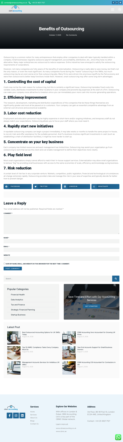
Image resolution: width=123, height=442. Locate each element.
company (63, 90)
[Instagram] (116, 2)
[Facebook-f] (113, 2)
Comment (8, 213)
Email (6, 246)
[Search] (115, 279)
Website (7, 255)
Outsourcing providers (38, 176)
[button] (112, 9)
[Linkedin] (120, 2)
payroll (48, 60)
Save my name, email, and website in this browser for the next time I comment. (38, 264)
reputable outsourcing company (19, 131)
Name (6, 238)
